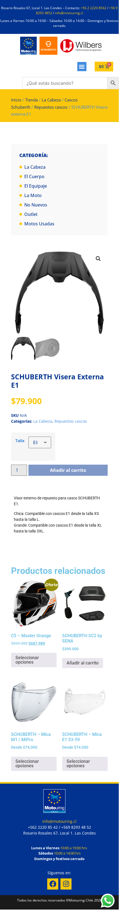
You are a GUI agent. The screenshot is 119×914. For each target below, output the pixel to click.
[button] (81, 66)
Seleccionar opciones (27, 660)
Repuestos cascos (50, 107)
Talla (19, 441)
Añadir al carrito (68, 470)
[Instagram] (66, 884)
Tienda (31, 100)
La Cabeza (51, 100)
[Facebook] (52, 884)
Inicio (16, 100)
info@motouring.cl (69, 13)
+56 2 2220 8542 (93, 8)
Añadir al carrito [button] (83, 663)
